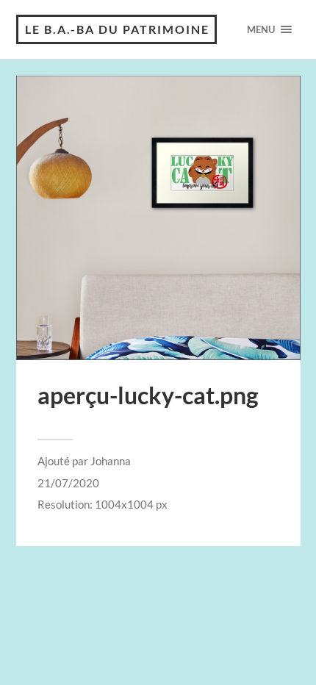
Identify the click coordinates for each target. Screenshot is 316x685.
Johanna (110, 460)
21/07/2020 (68, 482)
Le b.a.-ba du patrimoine (117, 29)
